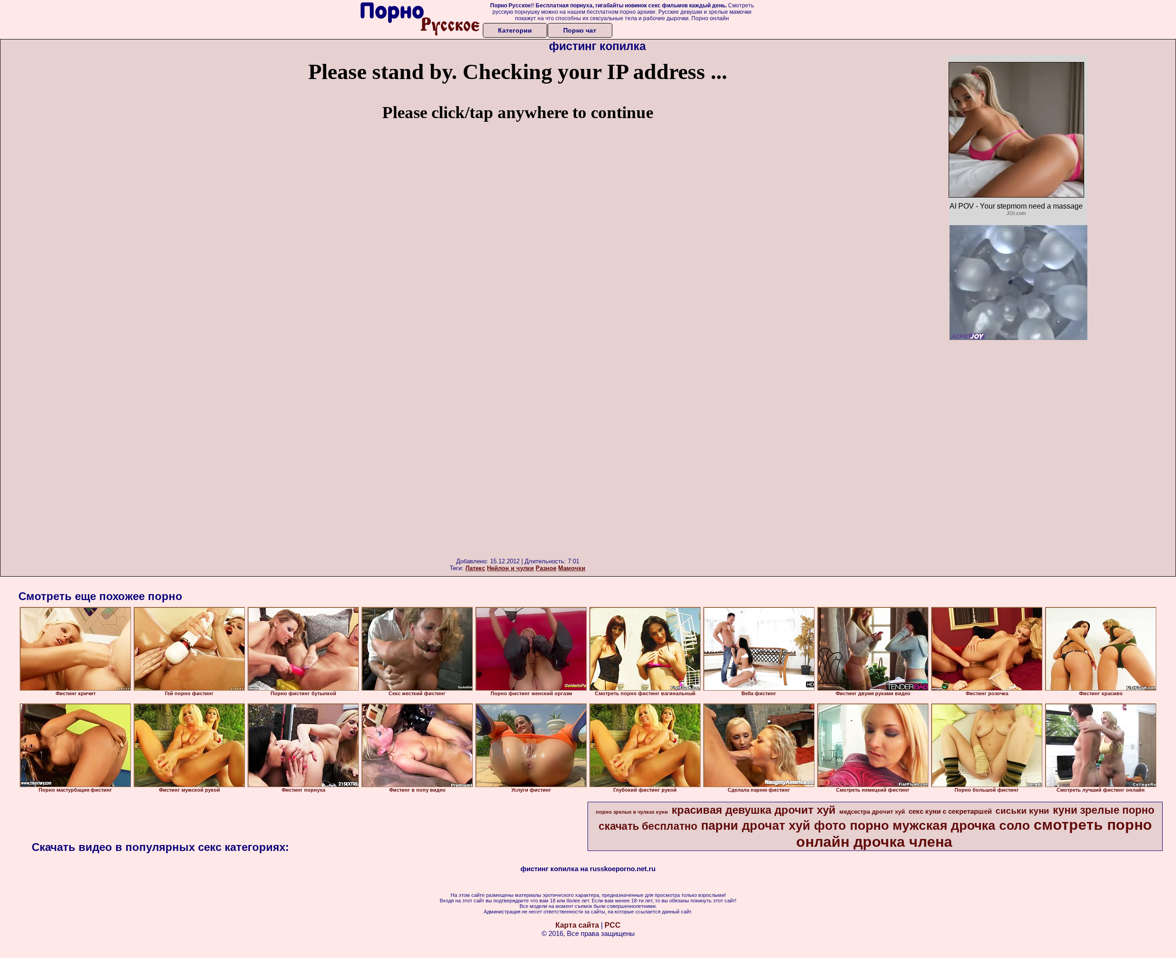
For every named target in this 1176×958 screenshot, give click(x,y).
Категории (515, 30)
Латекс (475, 568)
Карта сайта (577, 925)
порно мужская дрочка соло (940, 825)
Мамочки (571, 568)
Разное (546, 568)
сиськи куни (1022, 811)
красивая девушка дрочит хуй (754, 810)
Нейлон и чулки (510, 568)
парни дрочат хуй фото (773, 826)
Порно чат (579, 30)
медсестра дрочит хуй (872, 811)
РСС (613, 925)
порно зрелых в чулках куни (632, 812)
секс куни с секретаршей (950, 811)
